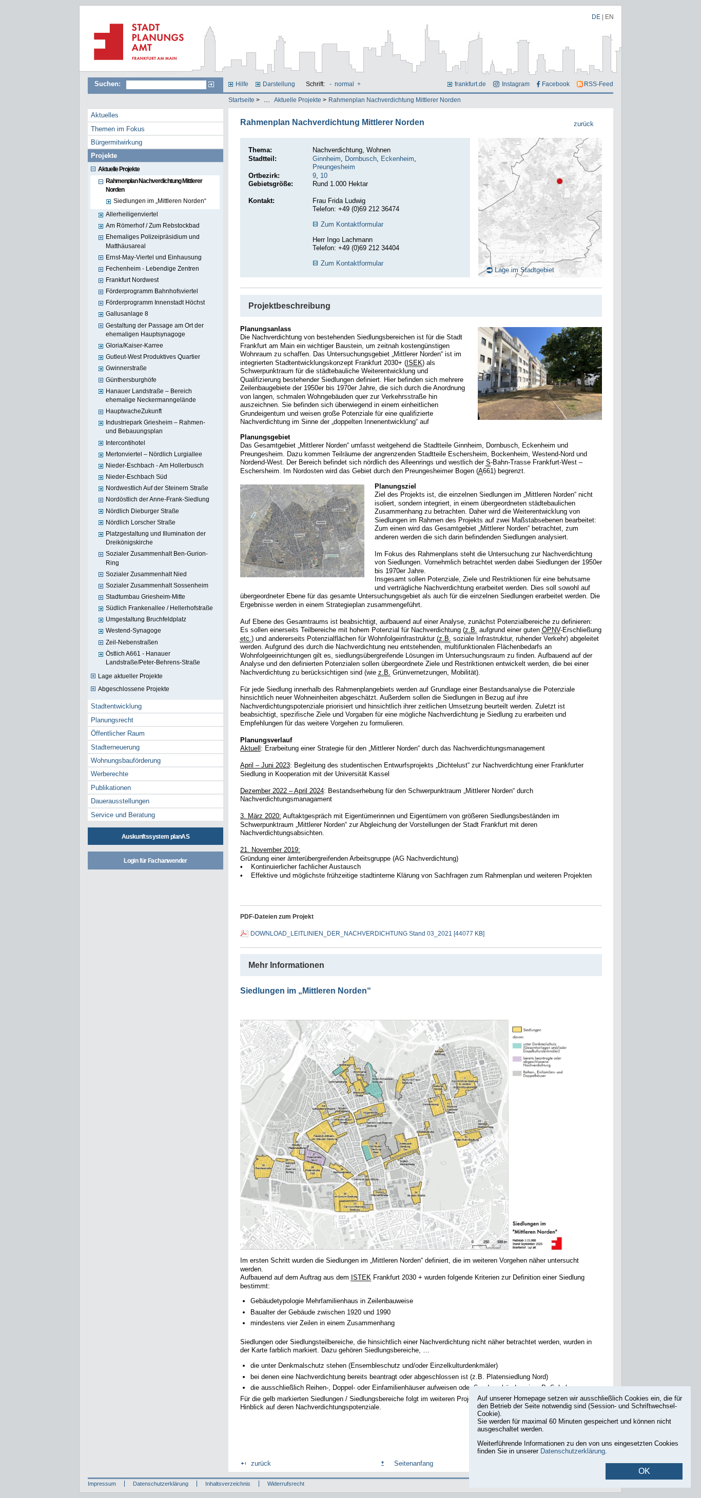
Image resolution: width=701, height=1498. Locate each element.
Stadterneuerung (115, 747)
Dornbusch (361, 159)
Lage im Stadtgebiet (524, 270)
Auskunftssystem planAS (155, 836)
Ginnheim (327, 159)
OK (644, 1471)
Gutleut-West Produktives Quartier (153, 356)
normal (344, 84)
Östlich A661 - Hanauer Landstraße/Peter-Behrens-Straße (153, 658)
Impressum (102, 1484)
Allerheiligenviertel (132, 214)
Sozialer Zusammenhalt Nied (146, 574)
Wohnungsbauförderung (126, 760)
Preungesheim (334, 167)
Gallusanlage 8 (127, 313)
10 (323, 175)
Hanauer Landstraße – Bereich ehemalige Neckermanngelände (151, 395)
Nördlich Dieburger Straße (142, 511)
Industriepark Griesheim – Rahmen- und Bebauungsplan (155, 427)
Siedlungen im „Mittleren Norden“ (159, 201)
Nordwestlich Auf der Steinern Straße (157, 488)
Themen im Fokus (118, 129)
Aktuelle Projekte (297, 100)
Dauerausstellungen (120, 801)
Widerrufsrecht (285, 1484)
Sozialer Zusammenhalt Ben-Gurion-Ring (157, 558)
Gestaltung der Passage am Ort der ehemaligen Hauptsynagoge (155, 330)
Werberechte (109, 774)
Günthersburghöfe (131, 379)
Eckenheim (397, 159)
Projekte (104, 155)
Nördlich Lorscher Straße (141, 522)
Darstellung (279, 84)
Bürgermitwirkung (116, 142)
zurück (584, 124)
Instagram (515, 84)
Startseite (241, 100)
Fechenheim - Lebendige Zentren (152, 268)
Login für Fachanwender (155, 860)
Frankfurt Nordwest (132, 280)
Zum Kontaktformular (352, 224)
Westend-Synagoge (133, 630)
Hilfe (242, 84)
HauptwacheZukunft (134, 411)
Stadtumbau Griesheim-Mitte (145, 596)
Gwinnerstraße (126, 368)
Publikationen (111, 788)
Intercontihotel (125, 443)
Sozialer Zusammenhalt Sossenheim (157, 585)
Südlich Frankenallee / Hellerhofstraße (159, 608)
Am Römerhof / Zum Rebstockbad (153, 225)
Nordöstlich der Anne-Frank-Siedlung (157, 499)
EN (609, 17)
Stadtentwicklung (116, 706)
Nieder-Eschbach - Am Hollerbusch (155, 465)
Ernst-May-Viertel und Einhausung (154, 257)
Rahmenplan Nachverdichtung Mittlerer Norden (394, 100)
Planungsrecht (112, 720)
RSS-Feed (598, 84)
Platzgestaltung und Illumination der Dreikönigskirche (156, 538)
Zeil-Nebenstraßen (132, 642)
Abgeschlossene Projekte (133, 689)
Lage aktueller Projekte (130, 676)
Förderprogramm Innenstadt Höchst (155, 302)
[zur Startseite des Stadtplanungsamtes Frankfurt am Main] (136, 64)
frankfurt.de (470, 84)
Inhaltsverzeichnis (227, 1484)
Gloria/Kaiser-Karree (134, 345)
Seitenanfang (413, 1463)
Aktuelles (105, 115)
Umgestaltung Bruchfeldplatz (146, 619)
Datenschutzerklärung (160, 1484)
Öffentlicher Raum (118, 733)
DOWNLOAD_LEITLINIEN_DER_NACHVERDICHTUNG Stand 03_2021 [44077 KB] (367, 933)
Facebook (556, 84)
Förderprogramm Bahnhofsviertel (152, 291)
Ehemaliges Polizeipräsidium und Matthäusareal (153, 241)
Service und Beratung (123, 815)
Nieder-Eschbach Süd (136, 476)
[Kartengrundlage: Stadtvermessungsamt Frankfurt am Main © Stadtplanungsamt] (404, 1254)
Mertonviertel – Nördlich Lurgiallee (154, 454)
